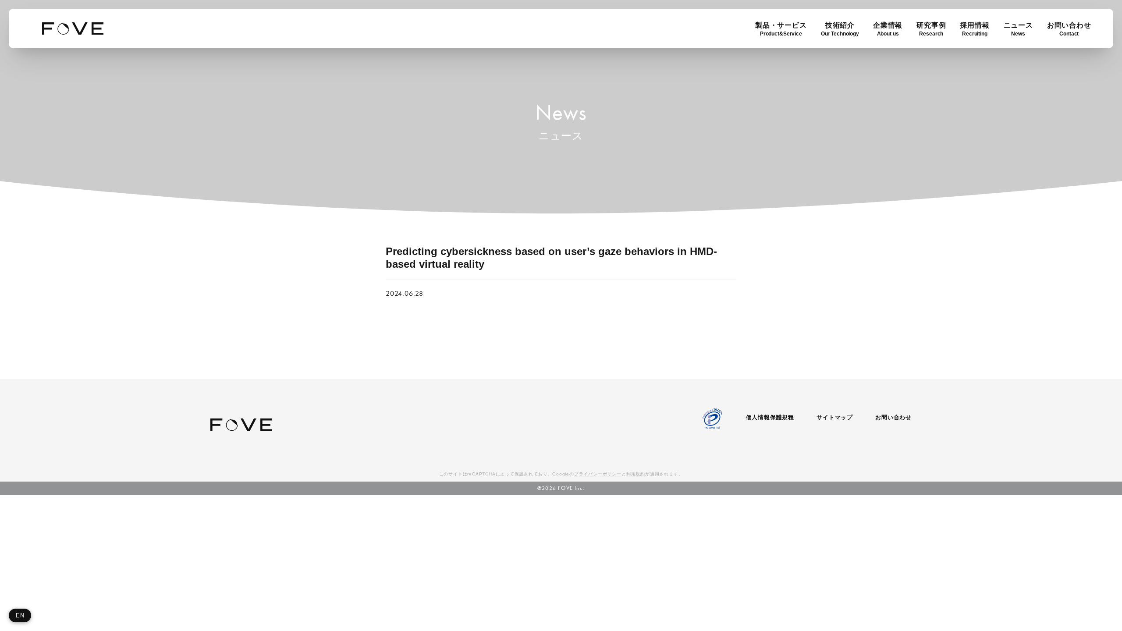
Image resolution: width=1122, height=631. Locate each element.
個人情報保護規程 (770, 417)
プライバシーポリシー (597, 473)
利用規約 (635, 473)
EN (20, 615)
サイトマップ (835, 417)
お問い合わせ (893, 417)
